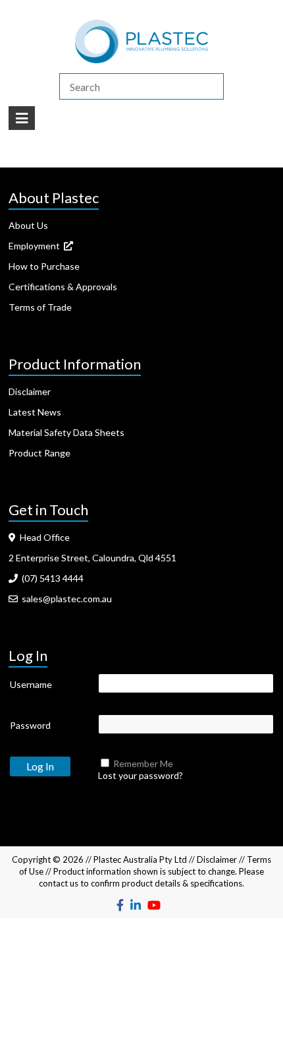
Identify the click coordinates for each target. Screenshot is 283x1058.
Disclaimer (30, 391)
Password (30, 725)
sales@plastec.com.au (65, 598)
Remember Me (143, 763)
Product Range (39, 452)
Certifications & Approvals (63, 286)
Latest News (35, 412)
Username (31, 684)
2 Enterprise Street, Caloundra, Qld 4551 (92, 557)
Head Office (43, 537)
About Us (28, 225)
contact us (58, 883)
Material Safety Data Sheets (66, 432)
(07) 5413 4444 (51, 578)
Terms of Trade (40, 307)
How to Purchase (44, 266)
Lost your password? (140, 775)
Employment (36, 245)
